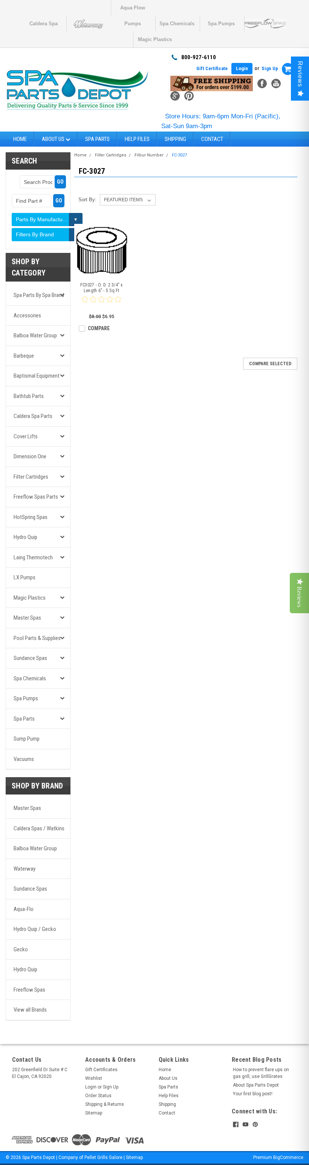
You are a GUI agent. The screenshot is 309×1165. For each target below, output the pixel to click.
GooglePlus (175, 96)
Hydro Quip (25, 537)
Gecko (21, 949)
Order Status (98, 1095)
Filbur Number (149, 155)
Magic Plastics (155, 39)
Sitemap (93, 1113)
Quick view (101, 272)
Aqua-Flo (24, 909)
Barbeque (24, 355)
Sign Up (270, 68)
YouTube (276, 83)
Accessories (27, 315)
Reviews (300, 74)
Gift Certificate (212, 68)
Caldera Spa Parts (33, 416)
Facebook (262, 83)
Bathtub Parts (29, 396)
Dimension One (30, 456)
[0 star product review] (101, 303)
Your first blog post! (252, 1093)
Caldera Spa (43, 23)
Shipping (175, 139)
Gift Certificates (101, 1069)
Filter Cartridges (31, 476)
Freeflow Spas (29, 989)
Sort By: (87, 199)
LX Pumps (24, 577)
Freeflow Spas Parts (36, 496)
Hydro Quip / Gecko (35, 929)
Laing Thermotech (33, 557)
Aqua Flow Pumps (132, 10)
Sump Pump (27, 738)
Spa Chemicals (176, 23)
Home (20, 139)
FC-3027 (179, 155)
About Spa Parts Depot (256, 1085)
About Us (54, 139)
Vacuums (24, 759)
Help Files (137, 139)
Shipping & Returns (104, 1104)
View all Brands (30, 1009)
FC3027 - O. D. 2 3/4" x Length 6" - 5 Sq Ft (101, 287)
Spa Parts (97, 139)
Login (242, 68)
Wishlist (93, 1078)
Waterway (24, 868)
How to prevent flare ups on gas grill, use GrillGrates (261, 1073)
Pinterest (189, 96)
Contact (212, 139)
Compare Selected (270, 363)
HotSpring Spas (30, 517)
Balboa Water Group (35, 335)
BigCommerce (288, 1157)
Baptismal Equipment (37, 375)
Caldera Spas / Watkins (39, 828)
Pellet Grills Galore (103, 1157)
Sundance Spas (30, 658)
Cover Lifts (26, 436)
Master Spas (27, 617)
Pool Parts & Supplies (37, 638)
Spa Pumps (221, 23)
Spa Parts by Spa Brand (39, 295)
